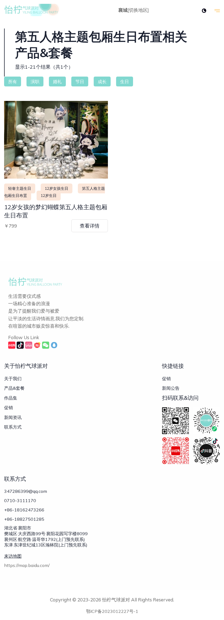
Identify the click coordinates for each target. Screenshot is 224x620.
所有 (12, 81)
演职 (35, 81)
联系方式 (13, 427)
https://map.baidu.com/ (27, 565)
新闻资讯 (13, 417)
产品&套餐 (14, 388)
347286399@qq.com (25, 491)
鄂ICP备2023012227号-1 (112, 611)
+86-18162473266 (24, 510)
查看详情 (89, 226)
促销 (8, 407)
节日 (79, 81)
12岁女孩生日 (56, 188)
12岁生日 (49, 195)
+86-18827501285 (24, 519)
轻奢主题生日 (19, 188)
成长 (102, 81)
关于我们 (13, 378)
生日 (124, 81)
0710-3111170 (20, 500)
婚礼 (57, 81)
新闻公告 (170, 388)
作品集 (10, 398)
